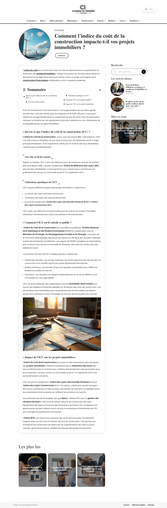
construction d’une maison (35, 80)
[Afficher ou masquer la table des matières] (73, 90)
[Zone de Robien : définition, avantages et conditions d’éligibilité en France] (117, 89)
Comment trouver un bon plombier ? (62, 468)
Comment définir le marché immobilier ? (32, 468)
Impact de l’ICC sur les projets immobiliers (80, 104)
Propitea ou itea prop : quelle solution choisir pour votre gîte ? (135, 103)
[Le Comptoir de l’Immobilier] (83, 9)
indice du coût (31, 70)
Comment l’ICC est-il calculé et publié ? (79, 100)
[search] (146, 9)
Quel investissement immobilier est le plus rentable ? (91, 468)
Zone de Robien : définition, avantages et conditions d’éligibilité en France (136, 88)
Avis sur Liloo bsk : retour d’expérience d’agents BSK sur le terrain (129, 130)
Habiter (62, 55)
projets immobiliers (46, 73)
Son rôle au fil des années (36, 102)
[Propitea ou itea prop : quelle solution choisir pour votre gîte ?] (117, 104)
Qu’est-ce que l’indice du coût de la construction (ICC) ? (41, 96)
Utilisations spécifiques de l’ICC (78, 95)
